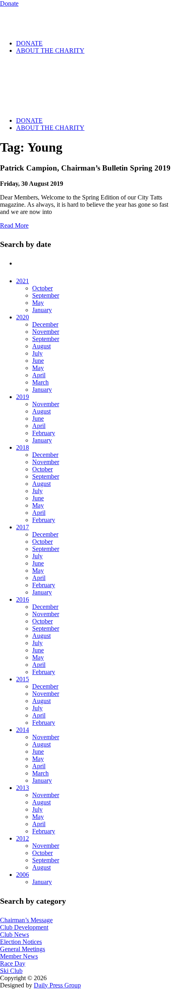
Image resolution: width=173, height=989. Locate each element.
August (41, 346)
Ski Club (11, 970)
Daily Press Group (57, 985)
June (38, 360)
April (38, 375)
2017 (22, 527)
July (37, 353)
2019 (22, 396)
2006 (22, 874)
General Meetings (22, 949)
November (45, 331)
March (40, 382)
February (43, 433)
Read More (14, 225)
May (38, 302)
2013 (22, 787)
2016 (22, 599)
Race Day (12, 963)
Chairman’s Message (26, 920)
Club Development (24, 927)
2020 (22, 317)
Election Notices (21, 941)
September (45, 295)
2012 (22, 838)
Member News (19, 956)
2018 (22, 447)
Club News (14, 934)
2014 (22, 729)
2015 (22, 679)
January (42, 309)
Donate (9, 3)
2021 (22, 281)
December (45, 324)
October (42, 288)
